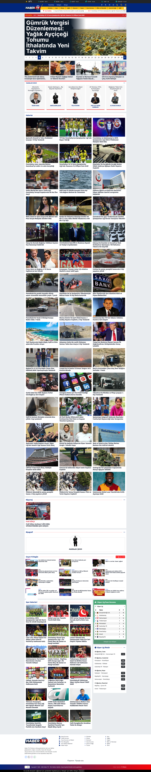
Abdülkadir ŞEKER (55, 105)
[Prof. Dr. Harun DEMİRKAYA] (95, 98)
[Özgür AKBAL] (35, 98)
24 (102, 57)
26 (108, 57)
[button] (125, 8)
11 (59, 57)
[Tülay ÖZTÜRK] (75, 98)
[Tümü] (124, 500)
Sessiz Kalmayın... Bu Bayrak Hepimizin (55, 88)
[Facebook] (26, 757)
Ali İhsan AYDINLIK (115, 105)
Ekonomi (75, 8)
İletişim (59, 5)
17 (79, 57)
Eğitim (120, 8)
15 (72, 57)
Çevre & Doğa (112, 8)
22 (95, 57)
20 (89, 57)
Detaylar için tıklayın (110, 642)
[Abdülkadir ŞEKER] (55, 98)
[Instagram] (31, 757)
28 (115, 57)
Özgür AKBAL (35, 105)
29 (118, 57)
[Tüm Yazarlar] (124, 83)
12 (62, 57)
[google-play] (79, 760)
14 (69, 57)
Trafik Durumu (65, 738)
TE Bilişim (123, 767)
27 (112, 57)
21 (92, 57)
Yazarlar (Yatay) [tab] (31, 83)
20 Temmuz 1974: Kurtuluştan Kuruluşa (95, 88)
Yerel (108, 745)
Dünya (62, 8)
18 (82, 57)
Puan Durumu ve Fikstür (67, 740)
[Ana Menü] (125, 5)
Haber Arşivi (64, 745)
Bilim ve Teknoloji (101, 8)
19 (85, 57)
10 (56, 57)
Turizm (88, 745)
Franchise (51, 5)
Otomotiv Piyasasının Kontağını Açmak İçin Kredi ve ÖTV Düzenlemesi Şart (35, 88)
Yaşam (82, 8)
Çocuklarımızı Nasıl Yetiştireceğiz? (75, 88)
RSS (28, 767)
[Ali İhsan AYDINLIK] (115, 98)
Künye (66, 5)
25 (105, 57)
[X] (29, 757)
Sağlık (68, 8)
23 (98, 57)
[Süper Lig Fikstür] (124, 647)
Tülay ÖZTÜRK (75, 105)
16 (75, 57)
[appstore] (71, 760)
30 (122, 57)
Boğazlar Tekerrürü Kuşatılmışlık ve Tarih (115, 88)
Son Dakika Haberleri (66, 743)
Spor (56, 8)
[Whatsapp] (34, 757)
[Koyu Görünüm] (117, 5)
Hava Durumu (90, 8)
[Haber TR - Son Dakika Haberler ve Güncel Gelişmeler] (33, 8)
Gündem (50, 8)
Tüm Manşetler (65, 742)
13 (65, 57)
